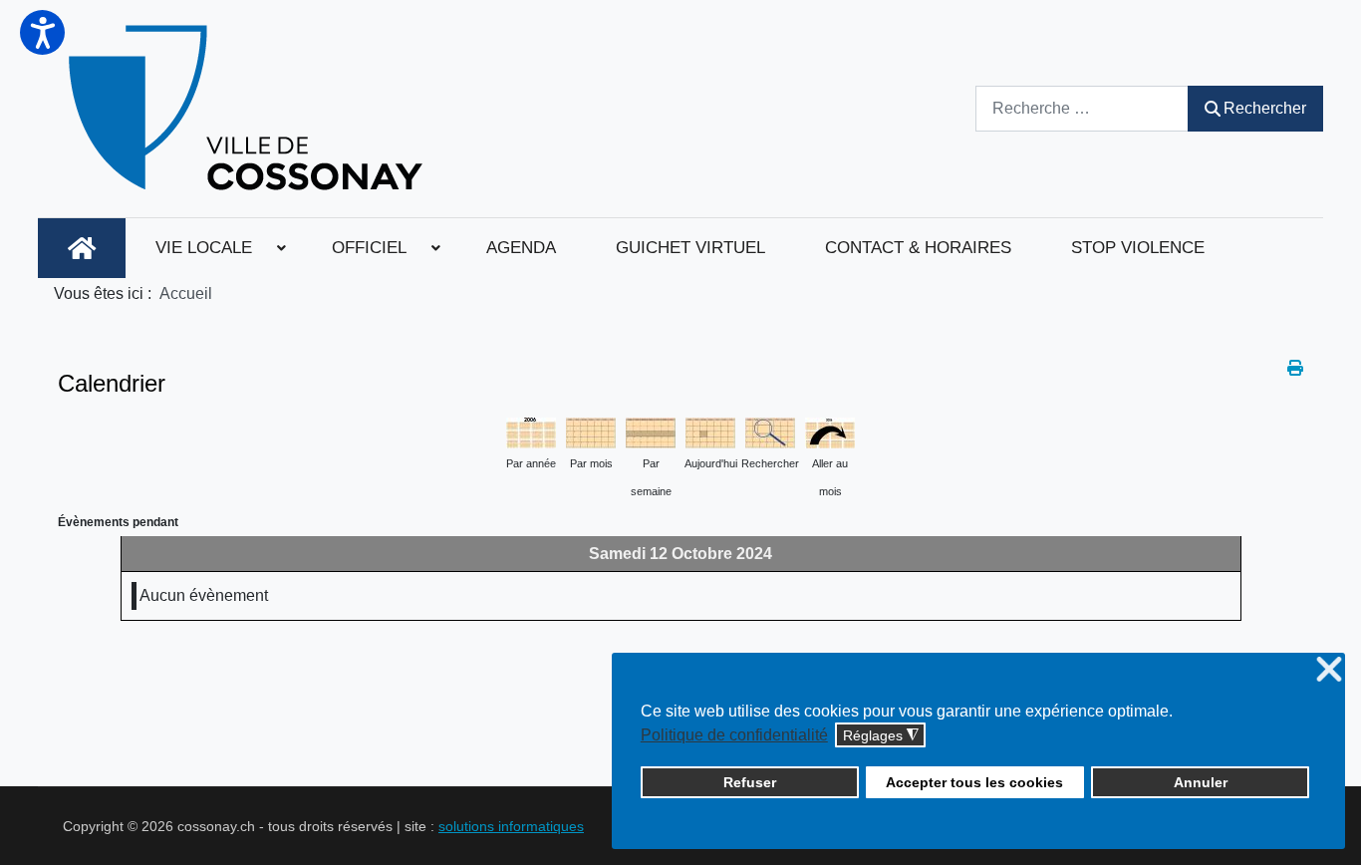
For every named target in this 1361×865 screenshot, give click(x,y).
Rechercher (1265, 108)
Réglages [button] (881, 735)
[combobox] (1082, 108)
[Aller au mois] (830, 431)
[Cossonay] (248, 108)
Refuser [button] (749, 782)
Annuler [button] (1200, 782)
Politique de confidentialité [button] (734, 734)
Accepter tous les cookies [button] (974, 782)
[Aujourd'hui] (710, 431)
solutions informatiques (511, 826)
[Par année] (531, 431)
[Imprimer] (1295, 368)
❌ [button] (1329, 670)
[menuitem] (82, 248)
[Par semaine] (651, 431)
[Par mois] (591, 431)
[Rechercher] (770, 431)
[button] (42, 32)
